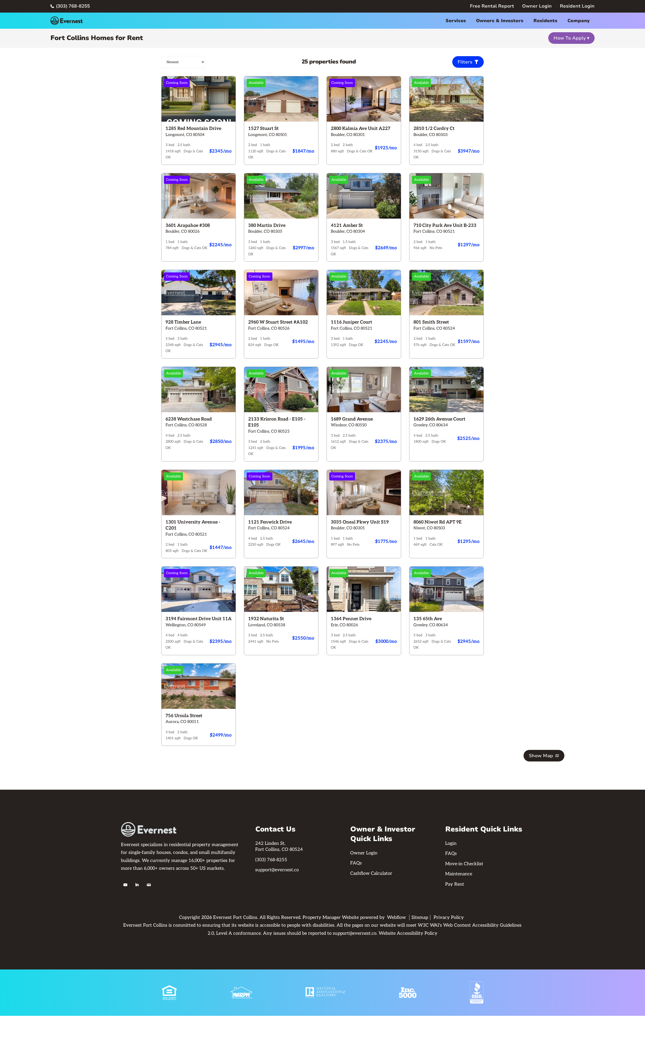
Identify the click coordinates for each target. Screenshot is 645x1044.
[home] (66, 20)
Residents (545, 21)
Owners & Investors (499, 21)
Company (578, 21)
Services (455, 21)
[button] (455, 21)
